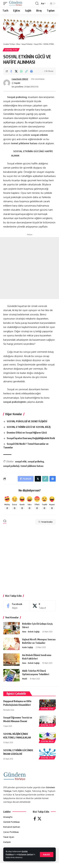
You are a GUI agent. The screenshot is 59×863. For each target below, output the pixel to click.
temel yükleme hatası (32, 466)
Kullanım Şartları (26, 854)
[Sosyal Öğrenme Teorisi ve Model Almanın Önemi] (47, 721)
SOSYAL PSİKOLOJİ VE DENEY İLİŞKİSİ (27, 421)
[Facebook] (16, 605)
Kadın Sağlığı (27, 647)
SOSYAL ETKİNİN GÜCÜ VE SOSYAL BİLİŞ (28, 426)
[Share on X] (16, 71)
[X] (43, 605)
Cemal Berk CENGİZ (20, 79)
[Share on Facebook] (11, 71)
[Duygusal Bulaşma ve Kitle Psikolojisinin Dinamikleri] (47, 704)
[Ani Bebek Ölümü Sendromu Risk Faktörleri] (11, 659)
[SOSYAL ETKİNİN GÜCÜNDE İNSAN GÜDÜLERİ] (47, 753)
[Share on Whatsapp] (21, 71)
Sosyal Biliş (47, 741)
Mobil (24, 678)
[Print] (31, 71)
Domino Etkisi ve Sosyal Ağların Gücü (27, 432)
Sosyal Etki (11, 50)
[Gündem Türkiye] (15, 3)
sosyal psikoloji (11, 466)
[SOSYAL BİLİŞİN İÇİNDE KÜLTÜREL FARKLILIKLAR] (47, 737)
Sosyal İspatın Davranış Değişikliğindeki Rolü (31, 438)
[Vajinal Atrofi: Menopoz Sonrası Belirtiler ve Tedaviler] (11, 644)
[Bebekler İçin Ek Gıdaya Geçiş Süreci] (11, 628)
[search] (37, 3)
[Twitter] (39, 818)
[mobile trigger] (6, 3)
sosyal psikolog (36, 461)
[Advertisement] (29, 268)
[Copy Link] (26, 71)
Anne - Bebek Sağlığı (30, 631)
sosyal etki (20, 461)
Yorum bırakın (46, 522)
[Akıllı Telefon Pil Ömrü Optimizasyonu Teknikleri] (11, 675)
